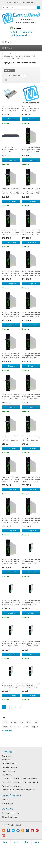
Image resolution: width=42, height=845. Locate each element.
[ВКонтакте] (18, 830)
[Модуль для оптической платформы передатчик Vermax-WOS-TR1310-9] (31, 671)
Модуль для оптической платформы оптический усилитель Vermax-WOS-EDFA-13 (31, 149)
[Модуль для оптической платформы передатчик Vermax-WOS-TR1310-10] (31, 547)
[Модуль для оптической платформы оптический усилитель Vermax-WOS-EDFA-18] (11, 259)
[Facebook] (8, 830)
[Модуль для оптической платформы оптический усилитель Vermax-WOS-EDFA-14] (11, 177)
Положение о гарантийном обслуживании (18, 790)
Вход (18, 2)
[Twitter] (13, 830)
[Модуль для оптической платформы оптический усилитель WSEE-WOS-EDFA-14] (11, 383)
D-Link (29, 722)
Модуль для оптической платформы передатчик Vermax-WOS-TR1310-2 (31, 602)
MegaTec (35, 727)
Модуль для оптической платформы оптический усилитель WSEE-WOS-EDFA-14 (11, 397)
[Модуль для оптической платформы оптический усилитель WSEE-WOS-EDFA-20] (11, 506)
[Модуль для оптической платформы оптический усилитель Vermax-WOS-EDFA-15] (31, 177)
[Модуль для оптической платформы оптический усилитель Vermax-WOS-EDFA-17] (31, 218)
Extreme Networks (8, 727)
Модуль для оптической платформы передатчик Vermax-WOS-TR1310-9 (31, 685)
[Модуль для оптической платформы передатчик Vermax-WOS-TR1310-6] (31, 630)
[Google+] (3, 835)
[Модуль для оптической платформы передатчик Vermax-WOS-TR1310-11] (11, 588)
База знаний (6, 775)
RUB (8, 2)
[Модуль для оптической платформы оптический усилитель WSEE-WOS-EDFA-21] (31, 506)
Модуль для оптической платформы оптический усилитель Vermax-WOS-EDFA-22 (11, 355)
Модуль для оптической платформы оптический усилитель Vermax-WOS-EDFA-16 (11, 232)
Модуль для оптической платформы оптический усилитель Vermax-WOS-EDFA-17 (31, 232)
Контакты (6, 760)
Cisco (22, 722)
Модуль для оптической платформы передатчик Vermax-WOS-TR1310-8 (11, 685)
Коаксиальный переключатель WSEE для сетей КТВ (10, 149)
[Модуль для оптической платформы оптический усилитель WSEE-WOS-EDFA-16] (11, 424)
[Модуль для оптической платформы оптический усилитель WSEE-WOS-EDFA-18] (11, 465)
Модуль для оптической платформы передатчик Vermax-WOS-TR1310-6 (31, 644)
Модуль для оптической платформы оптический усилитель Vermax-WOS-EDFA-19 (31, 273)
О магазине (6, 756)
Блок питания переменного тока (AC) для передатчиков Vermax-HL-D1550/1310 (10, 108)
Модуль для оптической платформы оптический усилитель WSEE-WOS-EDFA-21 (31, 520)
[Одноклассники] (23, 830)
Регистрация (30, 2)
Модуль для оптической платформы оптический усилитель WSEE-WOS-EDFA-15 (31, 397)
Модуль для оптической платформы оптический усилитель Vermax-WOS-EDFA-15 (31, 191)
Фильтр (11, 70)
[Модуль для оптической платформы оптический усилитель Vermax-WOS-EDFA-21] (31, 300)
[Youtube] (32, 830)
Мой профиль (7, 803)
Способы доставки (9, 767)
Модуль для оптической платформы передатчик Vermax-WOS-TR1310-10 (31, 561)
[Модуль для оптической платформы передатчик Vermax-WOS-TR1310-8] (11, 671)
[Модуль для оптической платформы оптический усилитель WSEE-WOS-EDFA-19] (31, 465)
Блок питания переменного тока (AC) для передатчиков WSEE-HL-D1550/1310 (30, 108)
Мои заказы (6, 799)
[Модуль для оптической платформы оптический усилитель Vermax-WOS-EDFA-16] (11, 218)
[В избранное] (18, 123)
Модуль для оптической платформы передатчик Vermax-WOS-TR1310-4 (11, 644)
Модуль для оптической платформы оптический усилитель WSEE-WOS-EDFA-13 (31, 355)
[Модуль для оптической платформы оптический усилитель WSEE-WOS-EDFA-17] (31, 424)
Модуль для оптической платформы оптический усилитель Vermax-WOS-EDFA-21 (31, 314)
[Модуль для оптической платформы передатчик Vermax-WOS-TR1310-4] (11, 630)
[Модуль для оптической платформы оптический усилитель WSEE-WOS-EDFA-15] (31, 383)
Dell (36, 722)
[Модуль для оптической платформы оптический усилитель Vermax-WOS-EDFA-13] (31, 136)
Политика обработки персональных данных (19, 778)
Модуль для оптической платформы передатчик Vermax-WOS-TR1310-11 (11, 602)
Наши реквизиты (8, 771)
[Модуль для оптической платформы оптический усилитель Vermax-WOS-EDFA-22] (11, 341)
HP (19, 727)
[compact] (13, 80)
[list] (9, 80)
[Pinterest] (37, 830)
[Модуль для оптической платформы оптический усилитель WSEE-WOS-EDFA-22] (11, 547)
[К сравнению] (15, 123)
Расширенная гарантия (11, 786)
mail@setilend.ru (11, 817)
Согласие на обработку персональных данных (20, 782)
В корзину (12, 119)
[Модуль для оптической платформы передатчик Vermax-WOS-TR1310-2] (31, 588)
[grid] (6, 80)
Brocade (14, 722)
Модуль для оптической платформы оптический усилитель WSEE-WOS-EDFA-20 (11, 520)
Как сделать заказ (9, 763)
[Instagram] (27, 830)
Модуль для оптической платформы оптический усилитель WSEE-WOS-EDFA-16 (11, 438)
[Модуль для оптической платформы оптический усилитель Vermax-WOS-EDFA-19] (31, 259)
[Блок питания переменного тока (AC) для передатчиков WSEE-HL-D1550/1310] (31, 94)
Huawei (26, 727)
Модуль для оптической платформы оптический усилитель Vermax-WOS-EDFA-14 (11, 191)
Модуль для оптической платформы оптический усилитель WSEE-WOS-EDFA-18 (11, 479)
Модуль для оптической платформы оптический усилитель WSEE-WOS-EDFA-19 (31, 479)
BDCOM (5, 722)
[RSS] (3, 830)
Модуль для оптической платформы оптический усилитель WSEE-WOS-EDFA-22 (11, 561)
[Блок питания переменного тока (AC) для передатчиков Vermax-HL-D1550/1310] (11, 94)
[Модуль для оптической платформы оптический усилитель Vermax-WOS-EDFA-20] (11, 300)
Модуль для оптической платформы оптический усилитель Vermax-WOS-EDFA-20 (11, 314)
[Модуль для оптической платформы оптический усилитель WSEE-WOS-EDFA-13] (31, 341)
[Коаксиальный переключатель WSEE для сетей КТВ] (11, 136)
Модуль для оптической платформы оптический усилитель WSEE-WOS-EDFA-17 (31, 438)
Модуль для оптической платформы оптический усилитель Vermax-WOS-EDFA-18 (11, 273)
